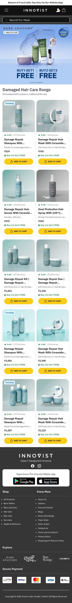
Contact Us (43, 528)
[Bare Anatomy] (10, 558)
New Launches (10, 507)
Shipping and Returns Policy (51, 540)
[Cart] (64, 10)
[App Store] (48, 481)
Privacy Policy (44, 536)
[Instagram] (39, 466)
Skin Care (8, 516)
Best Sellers (9, 503)
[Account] (58, 10)
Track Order (43, 520)
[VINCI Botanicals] (64, 558)
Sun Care (8, 520)
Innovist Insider (45, 507)
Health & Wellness (12, 524)
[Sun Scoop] (48, 558)
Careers (41, 503)
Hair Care (8, 511)
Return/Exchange (46, 516)
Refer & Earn (44, 524)
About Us (42, 499)
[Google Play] (24, 481)
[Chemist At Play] (30, 558)
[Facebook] (32, 466)
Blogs (40, 511)
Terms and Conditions (48, 532)
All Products (9, 499)
